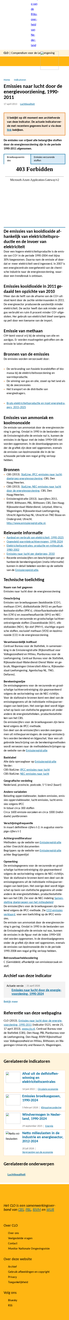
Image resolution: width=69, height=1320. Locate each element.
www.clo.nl (28, 1029)
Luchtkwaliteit (27, 104)
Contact (12, 1243)
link (9, 130)
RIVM (37, 1210)
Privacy (12, 1277)
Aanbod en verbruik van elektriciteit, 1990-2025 (35, 537)
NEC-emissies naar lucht (34, 773)
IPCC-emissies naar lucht (35, 769)
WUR (50, 1210)
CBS (21, 1210)
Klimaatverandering (51, 1107)
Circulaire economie (48, 1089)
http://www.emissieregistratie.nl (26, 523)
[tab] (17, 159)
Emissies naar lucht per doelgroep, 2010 (31, 554)
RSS (10, 1305)
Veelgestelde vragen (20, 1238)
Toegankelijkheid (18, 1282)
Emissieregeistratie (26, 570)
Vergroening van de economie (37, 1152)
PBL (28, 1210)
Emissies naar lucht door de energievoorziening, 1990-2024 (36, 992)
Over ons (13, 1233)
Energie (49, 1126)
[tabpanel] (34, 196)
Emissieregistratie (36, 750)
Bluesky (12, 1300)
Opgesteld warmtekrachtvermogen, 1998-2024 (35, 541)
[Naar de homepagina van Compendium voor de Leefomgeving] (34, 25)
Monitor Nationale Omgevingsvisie (29, 1248)
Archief (12, 1266)
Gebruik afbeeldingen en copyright (28, 1272)
